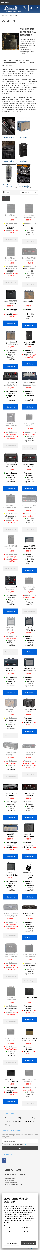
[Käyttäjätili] (31, 8)
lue (25, 1144)
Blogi (33, 1118)
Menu (7, 2)
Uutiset (26, 1118)
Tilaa (20, 1148)
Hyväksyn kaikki (28, 1243)
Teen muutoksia (11, 1243)
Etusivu (7, 1118)
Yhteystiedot (17, 1121)
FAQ (19, 1118)
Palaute (7, 1125)
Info (14, 1118)
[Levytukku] (10, 7)
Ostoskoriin (11, 323)
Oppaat (7, 1121)
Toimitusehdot (29, 1121)
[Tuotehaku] (37, 8)
